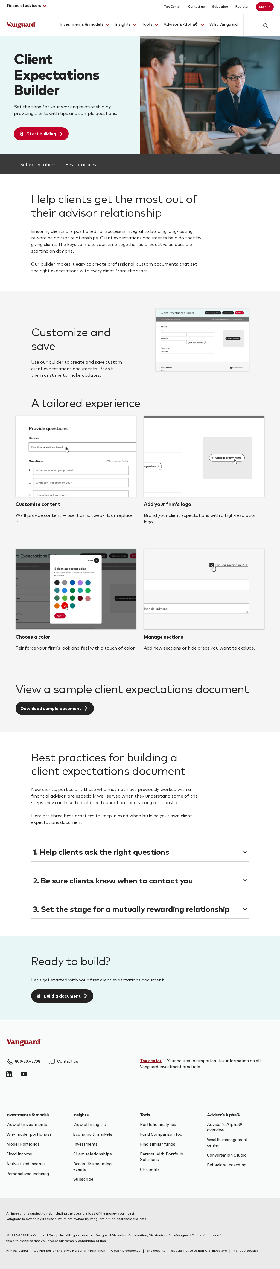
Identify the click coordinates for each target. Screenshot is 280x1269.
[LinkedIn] (9, 1074)
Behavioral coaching (226, 1165)
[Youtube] (24, 1074)
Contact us (196, 6)
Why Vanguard (223, 25)
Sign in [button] (265, 7)
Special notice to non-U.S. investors (199, 1251)
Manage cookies (246, 1251)
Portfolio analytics (158, 1125)
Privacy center (17, 1251)
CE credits (150, 1170)
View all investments (26, 1125)
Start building (41, 134)
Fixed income (19, 1154)
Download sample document (51, 708)
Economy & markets (92, 1135)
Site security (155, 1251)
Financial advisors (24, 6)
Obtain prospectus (126, 1251)
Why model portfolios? (29, 1135)
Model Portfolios (23, 1145)
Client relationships (92, 1154)
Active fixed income (25, 1164)
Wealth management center (227, 1143)
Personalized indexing (27, 1174)
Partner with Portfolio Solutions (161, 1157)
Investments (85, 1145)
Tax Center (172, 6)
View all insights (89, 1125)
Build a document (62, 996)
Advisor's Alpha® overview (224, 1127)
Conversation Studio (227, 1156)
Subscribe (220, 6)
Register (242, 6)
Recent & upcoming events (92, 1167)
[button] (261, 25)
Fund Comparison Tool (162, 1135)
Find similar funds (157, 1145)
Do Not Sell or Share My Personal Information (69, 1251)
